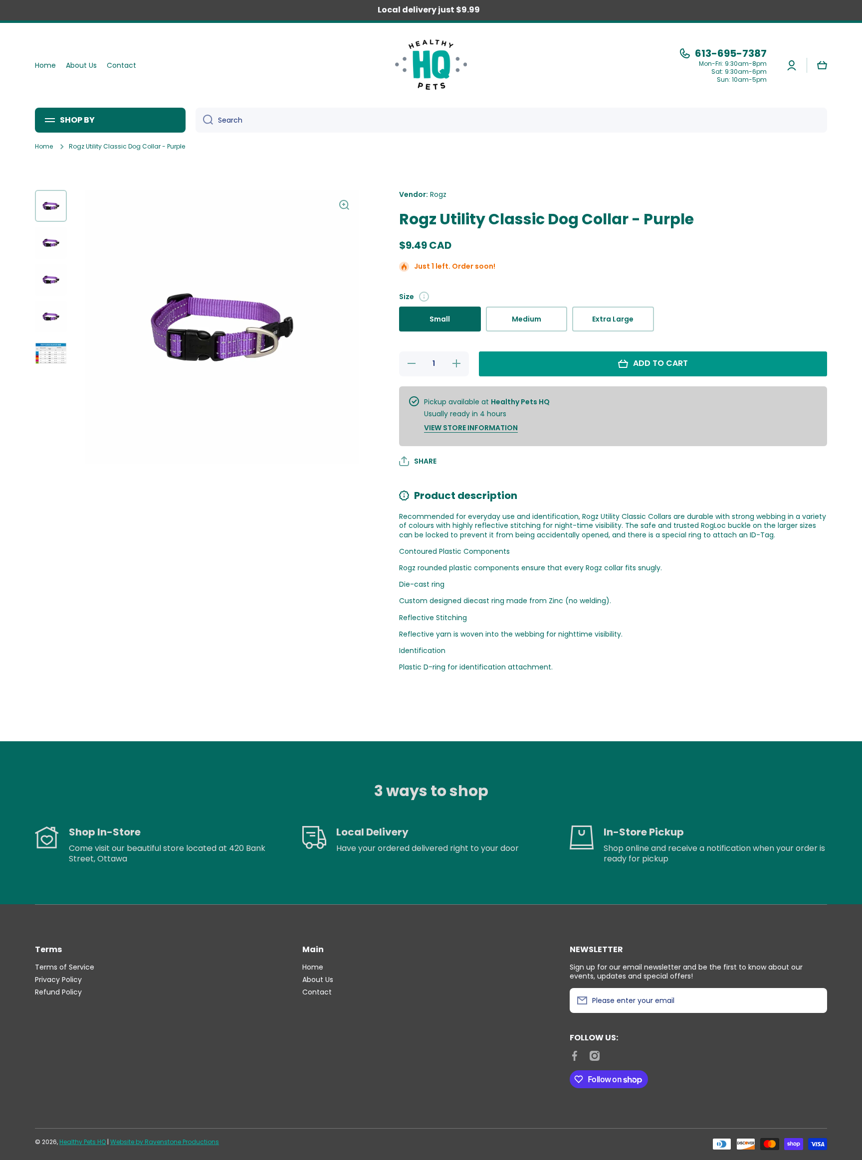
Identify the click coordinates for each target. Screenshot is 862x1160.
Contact (317, 991)
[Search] (204, 120)
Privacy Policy (58, 979)
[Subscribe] (814, 1000)
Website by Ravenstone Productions (164, 1142)
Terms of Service (64, 967)
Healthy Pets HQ (82, 1142)
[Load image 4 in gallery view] (51, 316)
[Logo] (431, 65)
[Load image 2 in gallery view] (51, 243)
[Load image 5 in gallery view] (51, 353)
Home (44, 147)
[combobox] (511, 120)
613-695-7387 (731, 53)
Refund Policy (58, 991)
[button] (822, 65)
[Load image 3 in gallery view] (51, 280)
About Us (317, 979)
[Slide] (424, 297)
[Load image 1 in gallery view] (51, 206)
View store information (471, 427)
